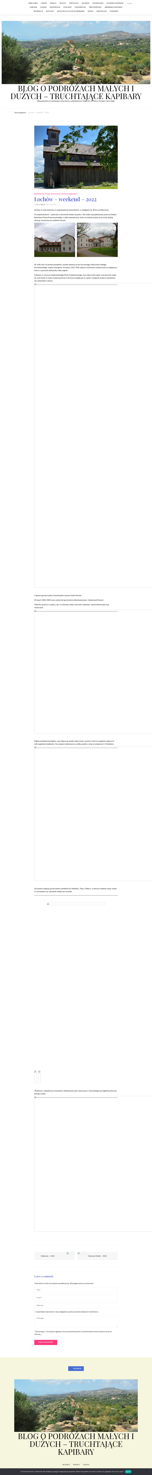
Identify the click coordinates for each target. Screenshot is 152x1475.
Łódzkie (43, 7)
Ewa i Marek (40, 204)
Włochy (63, 3)
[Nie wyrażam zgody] (149, 1472)
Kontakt (76, 1464)
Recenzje (66, 1464)
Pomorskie (114, 11)
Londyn (44, 3)
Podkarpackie (80, 7)
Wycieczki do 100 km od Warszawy (71, 11)
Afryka (90, 11)
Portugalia (73, 3)
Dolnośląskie (97, 3)
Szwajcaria (33, 3)
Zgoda (128, 1471)
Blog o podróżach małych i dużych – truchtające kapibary (76, 92)
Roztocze (50, 11)
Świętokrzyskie (95, 7)
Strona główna (20, 113)
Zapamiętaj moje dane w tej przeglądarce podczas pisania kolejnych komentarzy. (67, 1312)
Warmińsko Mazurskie (114, 7)
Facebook (77, 1368)
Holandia (85, 3)
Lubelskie (33, 7)
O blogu (86, 1464)
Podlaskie (67, 7)
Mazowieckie (55, 7)
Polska (47, 194)
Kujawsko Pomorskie (115, 3)
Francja (53, 3)
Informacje (38, 11)
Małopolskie (101, 11)
